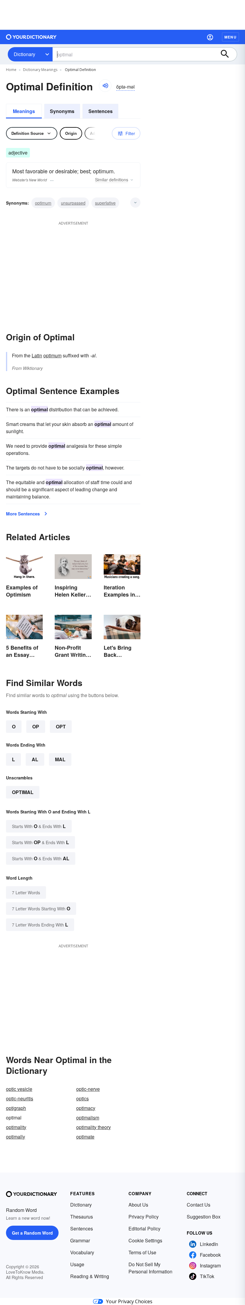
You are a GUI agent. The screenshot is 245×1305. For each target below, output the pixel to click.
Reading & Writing (89, 1276)
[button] (210, 37)
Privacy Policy (143, 1216)
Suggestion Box (203, 1216)
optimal (22, 792)
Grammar (80, 1240)
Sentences (100, 111)
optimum (43, 203)
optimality (16, 1127)
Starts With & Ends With (39, 826)
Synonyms (62, 111)
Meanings (24, 111)
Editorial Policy (144, 1228)
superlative (105, 203)
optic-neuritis (19, 1098)
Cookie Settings (145, 1240)
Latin (37, 355)
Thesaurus (81, 1216)
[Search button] (228, 54)
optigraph (16, 1108)
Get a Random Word (32, 1233)
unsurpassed (73, 203)
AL (35, 759)
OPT (61, 726)
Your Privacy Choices (129, 1301)
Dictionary (24, 54)
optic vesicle (19, 1088)
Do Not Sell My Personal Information (150, 1268)
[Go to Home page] (31, 37)
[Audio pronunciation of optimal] (105, 85)
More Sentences (23, 513)
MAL (60, 759)
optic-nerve (88, 1088)
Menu (230, 37)
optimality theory (93, 1127)
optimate (85, 1136)
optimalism (87, 1117)
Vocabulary (82, 1252)
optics (82, 1098)
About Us (138, 1204)
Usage (77, 1264)
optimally (15, 1136)
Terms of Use (142, 1252)
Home (11, 69)
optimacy (85, 1108)
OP (35, 726)
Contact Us (198, 1204)
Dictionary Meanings (40, 69)
